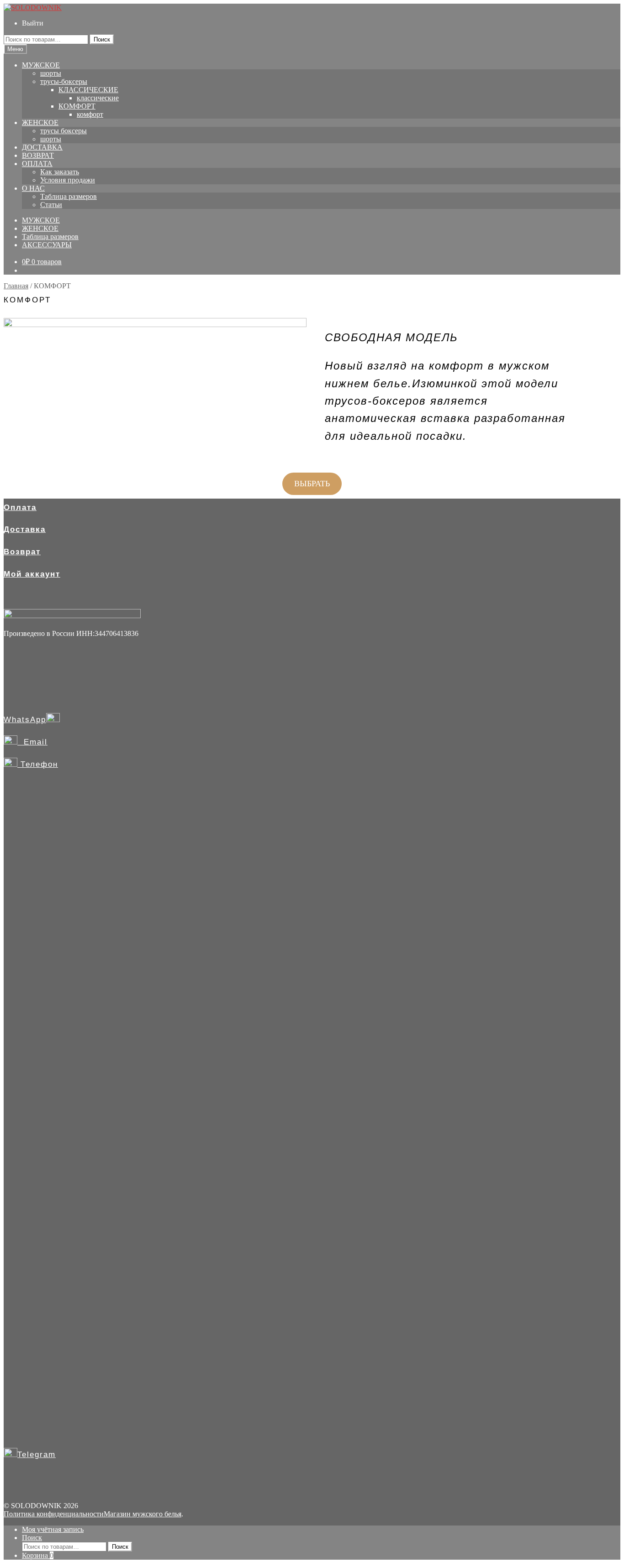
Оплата (20, 507)
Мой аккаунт (32, 574)
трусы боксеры (63, 131)
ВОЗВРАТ (38, 155)
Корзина (37, 1555)
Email (32, 742)
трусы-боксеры (63, 81)
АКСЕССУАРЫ (47, 245)
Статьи (51, 204)
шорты (50, 73)
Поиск (102, 39)
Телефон (37, 764)
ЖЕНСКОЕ (40, 122)
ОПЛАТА (37, 163)
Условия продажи (67, 180)
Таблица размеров (68, 196)
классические (98, 98)
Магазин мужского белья (142, 1514)
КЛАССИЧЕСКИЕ (88, 90)
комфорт (90, 114)
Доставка (25, 529)
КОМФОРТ (76, 106)
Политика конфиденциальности (54, 1514)
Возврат (22, 551)
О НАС (33, 188)
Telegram (36, 1454)
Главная (16, 286)
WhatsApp (25, 719)
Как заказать (59, 172)
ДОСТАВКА (42, 147)
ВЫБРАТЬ (312, 483)
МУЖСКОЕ (41, 65)
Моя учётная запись (53, 1529)
